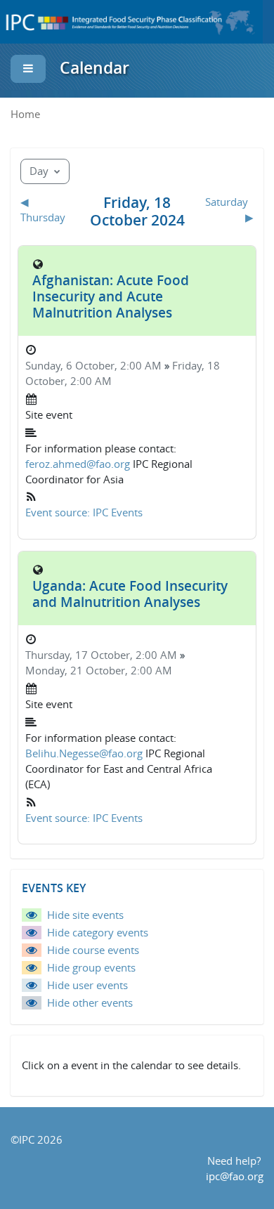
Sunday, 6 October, (72, 365)
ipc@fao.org (234, 1176)
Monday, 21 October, (78, 670)
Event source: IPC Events (84, 512)
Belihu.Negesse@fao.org (84, 753)
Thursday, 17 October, (80, 655)
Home (25, 114)
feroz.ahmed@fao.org (77, 464)
